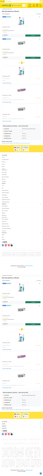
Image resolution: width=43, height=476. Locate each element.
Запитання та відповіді (5, 208)
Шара (3, 237)
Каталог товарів (17, 5)
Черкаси (28, 409)
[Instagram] (9, 245)
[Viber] (17, 150)
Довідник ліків (4, 215)
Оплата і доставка (5, 210)
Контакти (3, 164)
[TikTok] (12, 245)
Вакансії (3, 166)
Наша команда (4, 174)
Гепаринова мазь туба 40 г (6, 76)
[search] (26, 5)
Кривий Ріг (11, 409)
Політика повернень (5, 219)
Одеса (20, 409)
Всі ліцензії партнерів (5, 159)
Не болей (3, 239)
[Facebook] (3, 245)
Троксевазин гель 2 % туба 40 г (7, 95)
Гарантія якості (4, 221)
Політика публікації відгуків (6, 228)
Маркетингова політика (5, 226)
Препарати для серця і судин (7, 275)
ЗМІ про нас (4, 179)
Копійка (3, 234)
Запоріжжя (8, 409)
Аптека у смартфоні (5, 197)
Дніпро (5, 409)
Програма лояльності (5, 190)
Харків (26, 409)
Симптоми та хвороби (5, 192)
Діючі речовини (4, 217)
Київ (2, 409)
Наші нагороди (4, 172)
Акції (2, 185)
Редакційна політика (5, 223)
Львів (14, 409)
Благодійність (4, 181)
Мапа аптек (4, 161)
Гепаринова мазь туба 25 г (6, 49)
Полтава (23, 409)
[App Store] (17, 147)
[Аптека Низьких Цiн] (7, 5)
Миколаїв (17, 409)
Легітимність (4, 230)
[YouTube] (6, 245)
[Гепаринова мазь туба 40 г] (21, 20)
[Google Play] (25, 147)
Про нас (3, 157)
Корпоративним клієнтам (6, 199)
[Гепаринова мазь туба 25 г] (21, 43)
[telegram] (25, 150)
